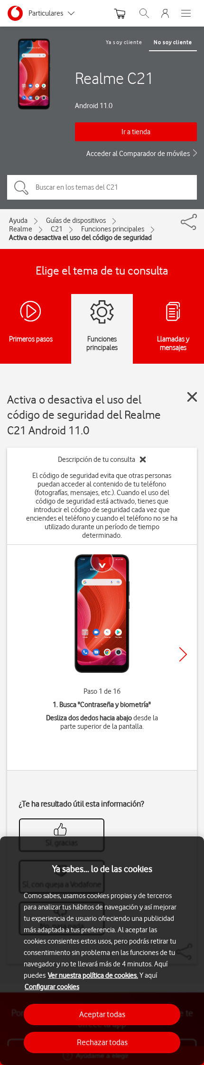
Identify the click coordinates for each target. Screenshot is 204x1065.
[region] (102, 950)
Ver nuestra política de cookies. (93, 975)
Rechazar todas (102, 1042)
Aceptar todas (102, 1014)
